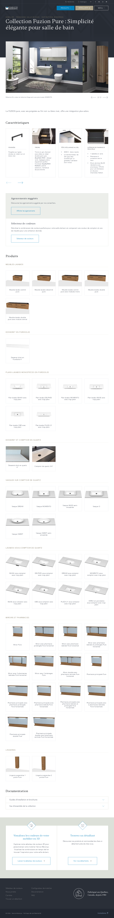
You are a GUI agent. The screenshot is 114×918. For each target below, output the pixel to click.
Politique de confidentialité (32, 913)
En (91, 2)
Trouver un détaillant (14, 899)
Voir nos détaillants (81, 861)
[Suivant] (105, 97)
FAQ (33, 895)
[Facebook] (95, 1)
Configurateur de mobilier (41, 888)
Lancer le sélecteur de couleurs (30, 861)
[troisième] (103, 913)
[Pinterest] (99, 1)
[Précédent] (94, 97)
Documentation (37, 892)
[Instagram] (103, 1)
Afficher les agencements (26, 211)
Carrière (9, 895)
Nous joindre (11, 892)
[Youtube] (106, 1)
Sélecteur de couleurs (25, 238)
